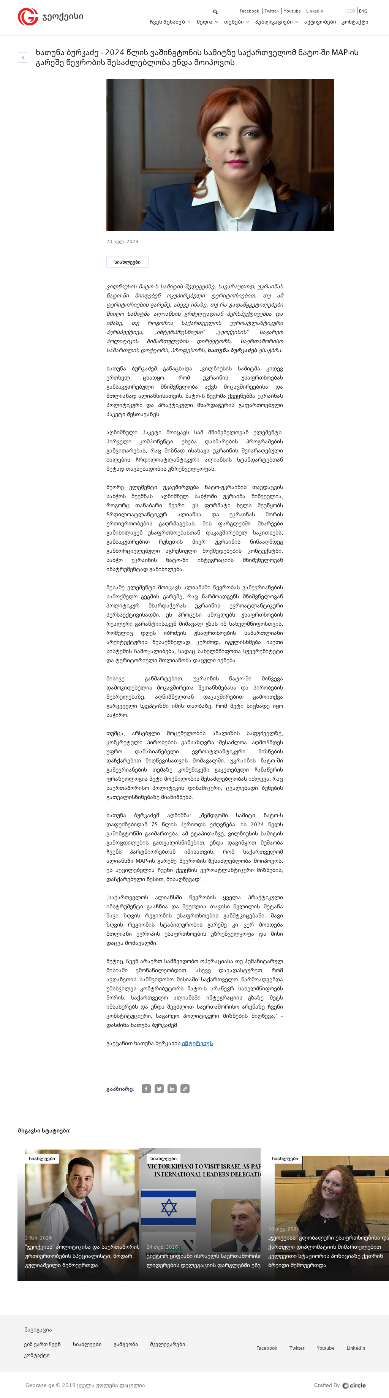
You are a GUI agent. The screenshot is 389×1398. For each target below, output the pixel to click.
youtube (293, 11)
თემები (234, 21)
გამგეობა (126, 1344)
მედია (205, 21)
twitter (272, 11)
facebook (250, 11)
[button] (216, 12)
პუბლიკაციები (274, 21)
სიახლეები (127, 262)
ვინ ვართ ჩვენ (42, 1344)
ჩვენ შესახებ (168, 21)
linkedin (314, 11)
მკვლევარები (167, 1344)
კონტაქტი (355, 21)
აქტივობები (320, 21)
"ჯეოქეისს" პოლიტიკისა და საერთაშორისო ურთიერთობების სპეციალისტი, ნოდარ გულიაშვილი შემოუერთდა (84, 1255)
